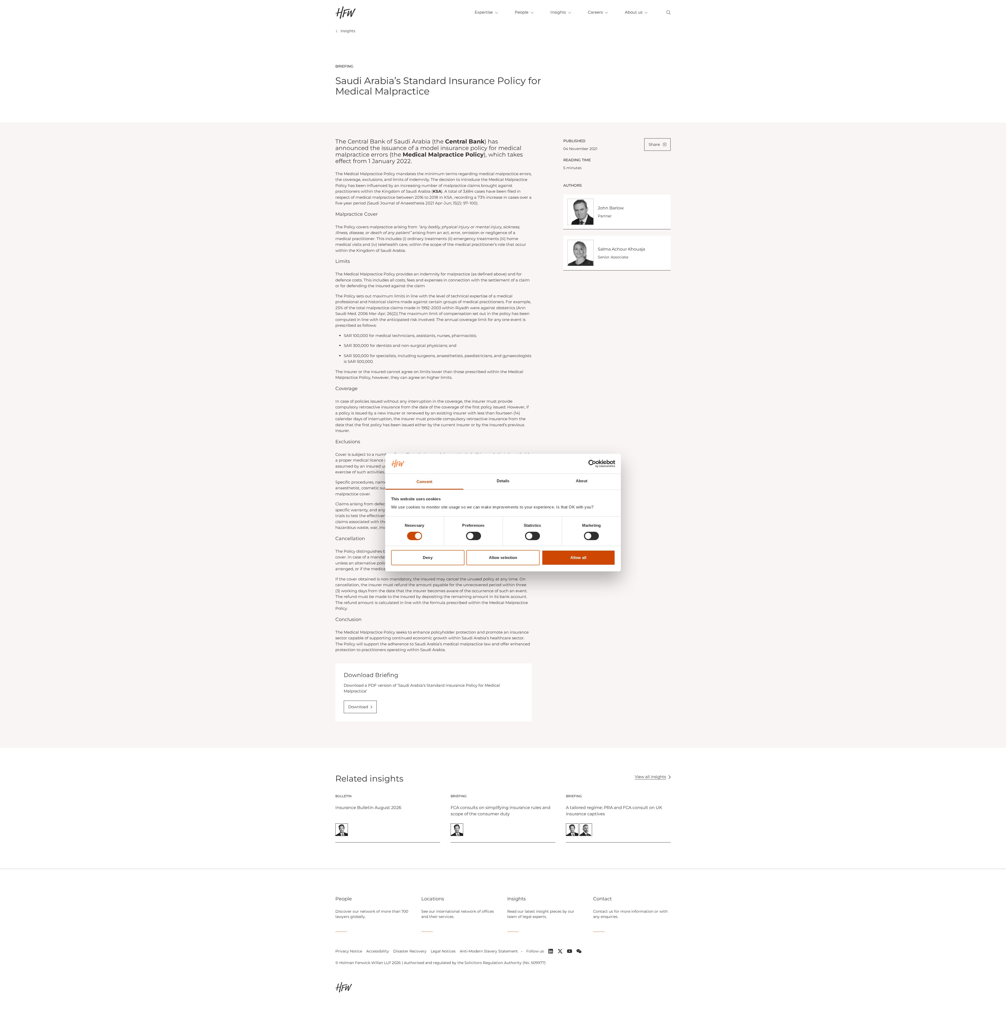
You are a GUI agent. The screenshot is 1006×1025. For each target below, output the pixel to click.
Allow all (578, 557)
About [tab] (581, 481)
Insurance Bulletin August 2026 (368, 807)
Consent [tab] (424, 481)
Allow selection (503, 557)
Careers (595, 12)
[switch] (473, 536)
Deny (427, 557)
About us (633, 12)
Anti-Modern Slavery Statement (489, 951)
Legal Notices (443, 951)
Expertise (484, 12)
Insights (558, 12)
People (521, 12)
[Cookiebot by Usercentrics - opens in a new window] (592, 464)
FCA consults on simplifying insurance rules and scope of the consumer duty (500, 810)
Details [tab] (503, 481)
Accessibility (377, 951)
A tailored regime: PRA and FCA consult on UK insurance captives (614, 810)
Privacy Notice (348, 951)
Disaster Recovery (410, 951)
